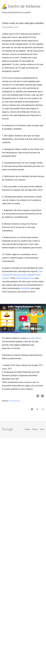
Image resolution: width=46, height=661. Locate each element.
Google (27, 429)
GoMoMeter (25, 288)
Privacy (35, 429)
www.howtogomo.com (25, 278)
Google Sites (34, 338)
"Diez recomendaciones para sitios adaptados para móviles (22, 274)
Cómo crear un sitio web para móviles (23, 23)
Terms (42, 429)
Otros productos (14, 401)
